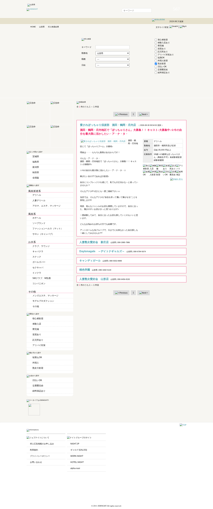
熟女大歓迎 (37, 368)
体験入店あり (164, 43)
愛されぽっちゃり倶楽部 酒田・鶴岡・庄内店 (108, 125)
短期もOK (37, 357)
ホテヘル (36, 218)
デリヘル (36, 195)
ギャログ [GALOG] (78, 450)
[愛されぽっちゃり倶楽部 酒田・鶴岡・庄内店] (176, 179)
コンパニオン (38, 283)
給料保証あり (164, 72)
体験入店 (36, 324)
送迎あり (162, 48)
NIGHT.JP (74, 444)
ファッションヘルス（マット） (47, 228)
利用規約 (34, 450)
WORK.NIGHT (76, 456)
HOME (33, 27)
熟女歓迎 (162, 63)
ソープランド (38, 223)
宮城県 (35, 156)
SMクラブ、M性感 (41, 278)
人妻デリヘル (38, 200)
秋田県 (35, 172)
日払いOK (162, 66)
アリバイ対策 (38, 345)
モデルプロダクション (43, 301)
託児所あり (163, 51)
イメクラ (36, 273)
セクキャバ (37, 267)
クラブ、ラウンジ (41, 246)
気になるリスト (82, 10)
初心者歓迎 (163, 40)
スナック (36, 256)
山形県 (42, 27)
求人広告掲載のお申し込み (42, 444)
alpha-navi (75, 468)
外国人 (35, 362)
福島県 (35, 162)
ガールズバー (38, 262)
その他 (35, 306)
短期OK (161, 57)
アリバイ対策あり (166, 54)
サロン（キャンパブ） (43, 234)
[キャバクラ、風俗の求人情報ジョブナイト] (32, 9)
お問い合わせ (36, 462)
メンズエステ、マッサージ (45, 295)
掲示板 (97, 10)
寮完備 (161, 45)
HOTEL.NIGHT (77, 462)
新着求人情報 (110, 10)
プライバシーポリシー (40, 456)
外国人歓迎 (163, 60)
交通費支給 (163, 69)
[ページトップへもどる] (183, 425)
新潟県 (35, 167)
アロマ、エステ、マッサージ (46, 206)
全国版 (35, 177)
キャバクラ (37, 251)
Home (67, 10)
